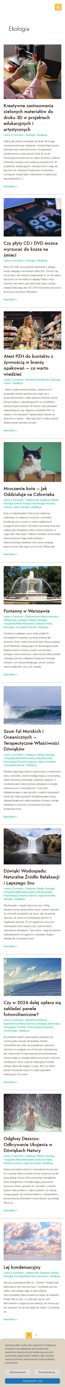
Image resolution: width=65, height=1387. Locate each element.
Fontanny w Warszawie (27, 611)
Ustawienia (47, 1372)
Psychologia (38, 503)
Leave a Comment (14, 134)
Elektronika (54, 1023)
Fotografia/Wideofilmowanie (19, 623)
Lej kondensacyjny (22, 1267)
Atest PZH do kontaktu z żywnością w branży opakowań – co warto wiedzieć (28, 365)
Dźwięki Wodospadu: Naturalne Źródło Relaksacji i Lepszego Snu (32, 877)
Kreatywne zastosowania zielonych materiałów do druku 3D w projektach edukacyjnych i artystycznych (28, 117)
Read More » (10, 187)
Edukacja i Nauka (49, 499)
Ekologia (30, 134)
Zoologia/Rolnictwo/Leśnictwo (31, 1276)
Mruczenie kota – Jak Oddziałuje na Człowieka (29, 491)
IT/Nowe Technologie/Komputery (35, 1027)
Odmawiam (18, 1372)
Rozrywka (9, 627)
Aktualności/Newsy (36, 1020)
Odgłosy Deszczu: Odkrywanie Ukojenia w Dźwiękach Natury (28, 1144)
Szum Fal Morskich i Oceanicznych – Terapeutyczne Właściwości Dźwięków (31, 740)
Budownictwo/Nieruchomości (42, 616)
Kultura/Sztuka (22, 503)
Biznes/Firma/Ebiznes (38, 379)
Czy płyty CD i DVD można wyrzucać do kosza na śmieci (31, 249)
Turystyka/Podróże (26, 627)
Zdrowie (24, 507)
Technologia (10, 1030)
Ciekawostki (32, 499)
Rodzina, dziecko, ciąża (31, 761)
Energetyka (10, 1027)
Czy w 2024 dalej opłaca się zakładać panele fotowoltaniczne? (32, 1008)
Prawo (7, 383)
